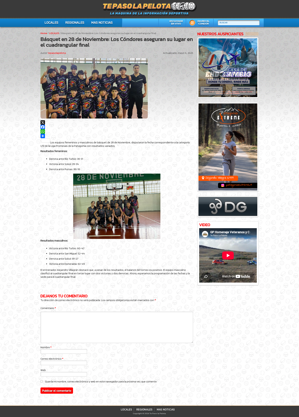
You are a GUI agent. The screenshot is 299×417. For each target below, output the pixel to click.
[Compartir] (116, 136)
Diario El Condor (203, 22)
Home (43, 33)
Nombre (46, 347)
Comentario (48, 308)
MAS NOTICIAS (102, 23)
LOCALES (51, 23)
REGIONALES (74, 23)
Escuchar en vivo (176, 22)
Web (43, 370)
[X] (116, 122)
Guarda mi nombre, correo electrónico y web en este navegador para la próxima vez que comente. (101, 381)
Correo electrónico (51, 358)
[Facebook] (116, 127)
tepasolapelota (57, 53)
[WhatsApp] (116, 131)
